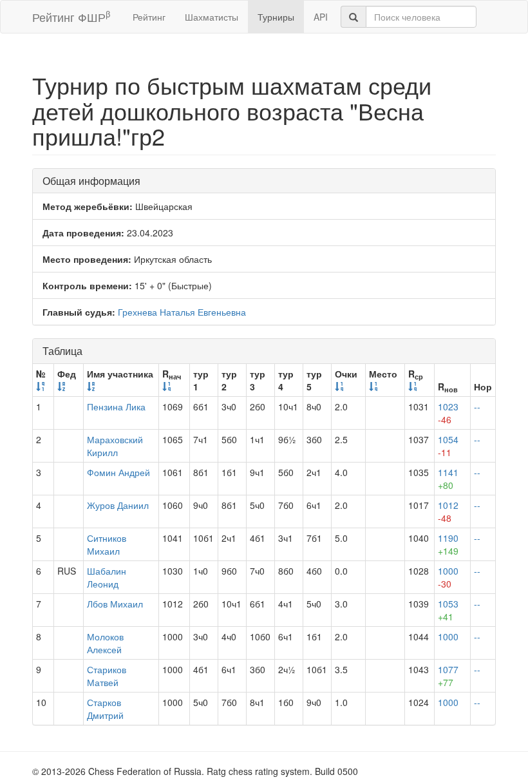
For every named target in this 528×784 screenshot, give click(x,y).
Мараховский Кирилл (115, 446)
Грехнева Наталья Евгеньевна (182, 311)
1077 (448, 676)
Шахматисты (211, 16)
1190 (448, 544)
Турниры (276, 16)
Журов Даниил (118, 505)
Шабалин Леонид (106, 577)
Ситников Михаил (106, 544)
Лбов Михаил (115, 603)
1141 (448, 479)
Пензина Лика (116, 406)
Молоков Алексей (105, 643)
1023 (448, 413)
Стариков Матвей (106, 676)
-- (477, 406)
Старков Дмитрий (105, 709)
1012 (448, 511)
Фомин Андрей (118, 472)
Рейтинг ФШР (71, 16)
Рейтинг (149, 16)
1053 (448, 610)
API (321, 16)
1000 (448, 577)
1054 (448, 446)
